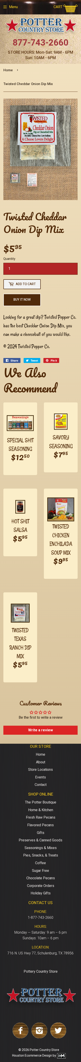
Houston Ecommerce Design (32, 1055)
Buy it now (22, 299)
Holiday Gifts (41, 893)
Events (40, 777)
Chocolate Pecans (40, 878)
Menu (13, 7)
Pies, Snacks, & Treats (40, 855)
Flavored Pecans (40, 825)
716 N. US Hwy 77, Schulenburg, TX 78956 (40, 953)
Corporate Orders (40, 886)
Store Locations (40, 769)
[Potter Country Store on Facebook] (20, 1037)
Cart (58, 7)
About (40, 762)
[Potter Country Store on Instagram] (39, 1037)
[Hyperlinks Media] (61, 1055)
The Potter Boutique (40, 802)
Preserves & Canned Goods (40, 840)
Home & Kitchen (40, 810)
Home (8, 70)
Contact (41, 784)
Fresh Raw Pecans (40, 817)
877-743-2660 (40, 43)
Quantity (9, 258)
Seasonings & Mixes (41, 848)
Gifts (40, 833)
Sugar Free (40, 870)
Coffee (40, 863)
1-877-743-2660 (40, 917)
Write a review (40, 730)
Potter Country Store (44, 1050)
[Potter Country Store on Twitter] (58, 1037)
